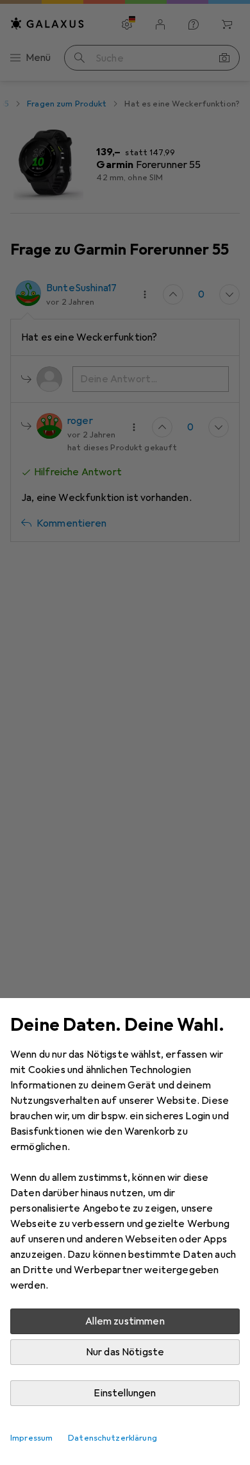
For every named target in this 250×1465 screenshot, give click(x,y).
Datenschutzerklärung (112, 1438)
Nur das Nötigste (125, 1352)
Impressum (31, 1438)
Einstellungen (125, 1393)
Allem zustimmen (124, 1321)
